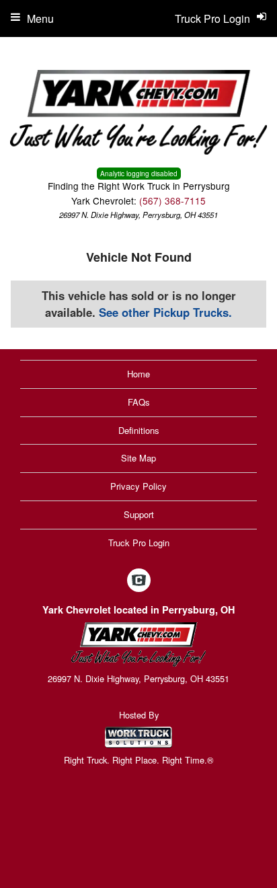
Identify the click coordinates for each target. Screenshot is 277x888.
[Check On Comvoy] (139, 580)
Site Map (138, 457)
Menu (40, 18)
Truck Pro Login (138, 542)
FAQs (139, 402)
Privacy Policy (138, 486)
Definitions (138, 430)
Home (138, 373)
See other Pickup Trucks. (165, 312)
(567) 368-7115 (172, 200)
